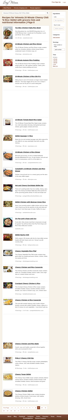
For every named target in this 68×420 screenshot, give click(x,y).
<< (12, 407)
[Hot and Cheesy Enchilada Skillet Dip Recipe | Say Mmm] (7, 187)
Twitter (38, 416)
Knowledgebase (28, 418)
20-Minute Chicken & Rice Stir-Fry (28, 76)
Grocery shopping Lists (20, 8)
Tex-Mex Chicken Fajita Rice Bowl (28, 28)
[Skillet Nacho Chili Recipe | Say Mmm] (7, 237)
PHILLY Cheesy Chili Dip (24, 358)
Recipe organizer (35, 8)
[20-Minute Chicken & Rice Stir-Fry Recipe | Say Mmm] (7, 78)
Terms (52, 416)
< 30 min (55, 60)
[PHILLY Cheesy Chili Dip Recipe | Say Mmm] (7, 360)
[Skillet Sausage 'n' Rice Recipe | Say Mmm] (7, 138)
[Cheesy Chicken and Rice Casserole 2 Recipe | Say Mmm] (7, 269)
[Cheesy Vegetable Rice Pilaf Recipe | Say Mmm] (7, 253)
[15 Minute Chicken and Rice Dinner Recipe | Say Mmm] (7, 46)
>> (18, 410)
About (9, 416)
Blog (15, 416)
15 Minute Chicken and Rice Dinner (28, 44)
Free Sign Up (56, 2)
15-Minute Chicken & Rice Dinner (27, 152)
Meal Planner (7, 8)
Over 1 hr (55, 66)
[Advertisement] (25, 103)
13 (7, 410)
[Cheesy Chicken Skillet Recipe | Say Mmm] (7, 393)
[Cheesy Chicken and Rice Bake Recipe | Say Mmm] (7, 346)
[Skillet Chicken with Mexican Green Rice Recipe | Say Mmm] (7, 204)
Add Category (56, 37)
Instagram (31, 416)
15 (14, 410)
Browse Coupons (40, 418)
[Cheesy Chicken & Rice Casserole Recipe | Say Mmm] (7, 302)
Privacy (59, 416)
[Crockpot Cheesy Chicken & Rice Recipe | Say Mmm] (7, 285)
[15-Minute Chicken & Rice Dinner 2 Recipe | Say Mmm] (7, 155)
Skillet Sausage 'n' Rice (24, 136)
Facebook (22, 416)
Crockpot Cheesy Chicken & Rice (27, 283)
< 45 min (55, 62)
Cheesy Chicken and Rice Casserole (29, 267)
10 (42, 407)
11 (45, 407)
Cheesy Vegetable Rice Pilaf (25, 251)
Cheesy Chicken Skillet (24, 391)
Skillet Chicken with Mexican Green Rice (30, 202)
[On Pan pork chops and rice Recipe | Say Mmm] (7, 222)
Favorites (45, 416)
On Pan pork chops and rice (25, 219)
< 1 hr (54, 64)
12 (4, 410)
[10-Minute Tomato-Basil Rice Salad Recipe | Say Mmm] (7, 122)
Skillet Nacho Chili (22, 235)
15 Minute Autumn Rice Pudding (27, 60)
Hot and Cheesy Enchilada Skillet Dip (29, 185)
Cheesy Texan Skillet (23, 374)
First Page (6, 407)
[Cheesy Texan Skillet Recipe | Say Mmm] (7, 376)
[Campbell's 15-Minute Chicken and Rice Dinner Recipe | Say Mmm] (7, 172)
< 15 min (55, 59)
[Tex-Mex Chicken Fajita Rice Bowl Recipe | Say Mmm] (7, 33)
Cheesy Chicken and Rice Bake (27, 344)
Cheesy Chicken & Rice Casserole (28, 300)
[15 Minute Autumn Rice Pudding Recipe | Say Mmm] (7, 62)
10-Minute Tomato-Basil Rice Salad (28, 120)
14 (11, 410)
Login (64, 2)
